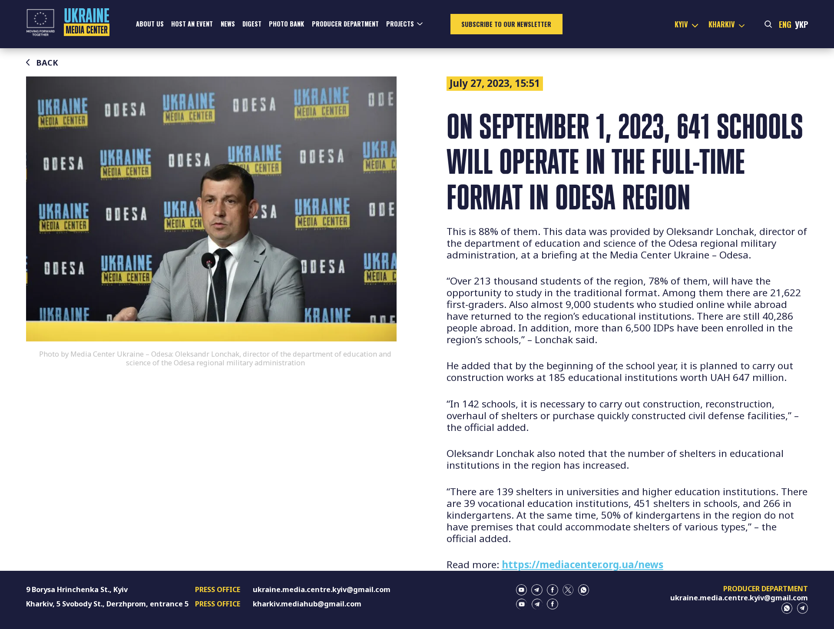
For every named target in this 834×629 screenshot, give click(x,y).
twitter (568, 590)
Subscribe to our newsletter (506, 24)
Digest (251, 23)
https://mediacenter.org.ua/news (582, 564)
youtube (521, 590)
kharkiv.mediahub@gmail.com (307, 604)
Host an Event (192, 23)
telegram (537, 590)
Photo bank (286, 23)
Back (47, 62)
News (228, 23)
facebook (552, 590)
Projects (400, 23)
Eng (785, 24)
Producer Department (345, 23)
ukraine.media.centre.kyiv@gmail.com (322, 589)
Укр (801, 24)
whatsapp (583, 590)
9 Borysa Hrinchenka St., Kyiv (77, 589)
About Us (150, 23)
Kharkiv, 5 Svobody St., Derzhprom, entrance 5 (107, 604)
